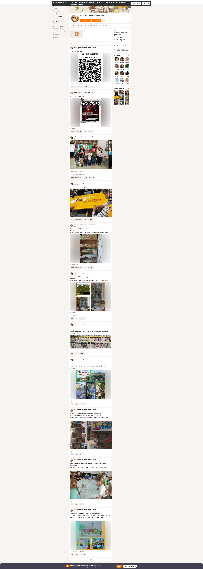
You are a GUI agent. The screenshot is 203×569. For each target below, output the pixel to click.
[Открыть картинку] (89, 154)
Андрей (116, 76)
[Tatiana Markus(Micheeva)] (122, 66)
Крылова (127, 62)
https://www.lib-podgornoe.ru (122, 45)
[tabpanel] (90, 299)
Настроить (146, 3)
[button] (85, 20)
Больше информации (77, 4)
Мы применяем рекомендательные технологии (60, 36)
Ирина (127, 83)
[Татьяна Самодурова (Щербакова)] (127, 66)
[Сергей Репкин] (127, 73)
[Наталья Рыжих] (117, 66)
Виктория (117, 83)
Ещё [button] (58, 32)
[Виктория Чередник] (117, 80)
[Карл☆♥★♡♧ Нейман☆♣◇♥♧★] (122, 73)
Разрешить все (136, 3)
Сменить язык (56, 28)
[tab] (72, 25)
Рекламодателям (57, 31)
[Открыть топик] (90, 51)
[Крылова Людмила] (127, 59)
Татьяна (117, 62)
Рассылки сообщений (75, 39)
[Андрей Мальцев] (117, 73)
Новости (55, 32)
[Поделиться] (85, 131)
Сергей (127, 76)
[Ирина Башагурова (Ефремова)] (127, 80)
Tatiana (122, 69)
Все (128, 55)
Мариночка (122, 62)
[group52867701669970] (71, 48)
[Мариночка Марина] (122, 59)
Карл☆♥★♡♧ (123, 76)
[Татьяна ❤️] (117, 59)
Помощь (63, 31)
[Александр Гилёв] (122, 80)
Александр (122, 83)
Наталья (117, 69)
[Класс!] (71, 84)
